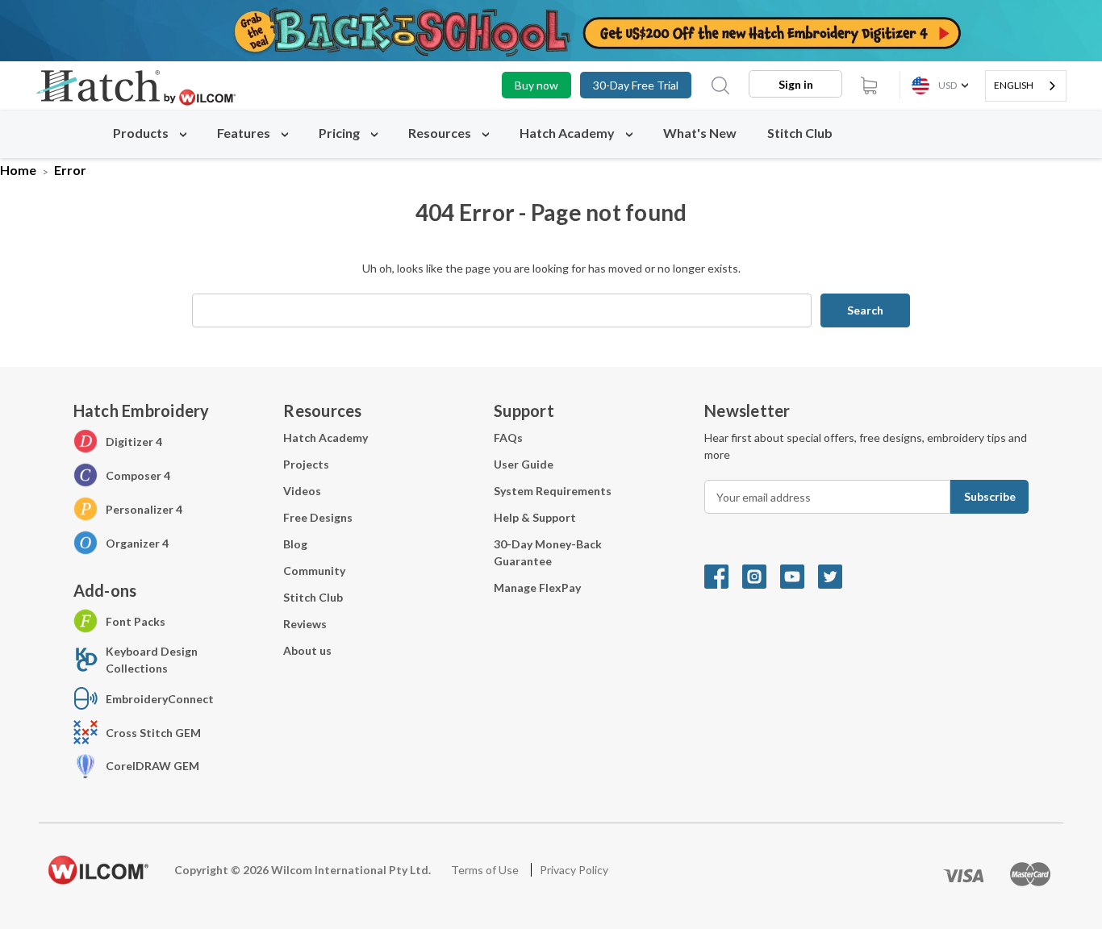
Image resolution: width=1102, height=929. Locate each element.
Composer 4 (138, 475)
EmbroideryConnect (160, 699)
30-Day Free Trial (635, 85)
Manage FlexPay (537, 587)
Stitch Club (800, 132)
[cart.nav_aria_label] (869, 85)
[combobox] (1026, 86)
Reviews (305, 624)
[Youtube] (799, 575)
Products (142, 132)
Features (245, 132)
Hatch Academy (567, 132)
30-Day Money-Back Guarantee (548, 552)
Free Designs (318, 517)
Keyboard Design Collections (152, 659)
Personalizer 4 (144, 509)
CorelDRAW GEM (152, 766)
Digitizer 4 (134, 441)
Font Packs (135, 621)
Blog (295, 544)
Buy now (536, 85)
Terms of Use (486, 870)
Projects (306, 464)
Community (314, 570)
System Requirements (553, 491)
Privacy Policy (574, 870)
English (1013, 85)
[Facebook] (723, 575)
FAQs (508, 437)
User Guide (523, 464)
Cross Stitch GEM (153, 732)
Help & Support (535, 517)
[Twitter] (836, 575)
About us (307, 650)
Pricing (340, 132)
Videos (302, 491)
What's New (700, 132)
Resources (441, 132)
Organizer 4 (137, 543)
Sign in (795, 84)
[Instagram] (761, 575)
